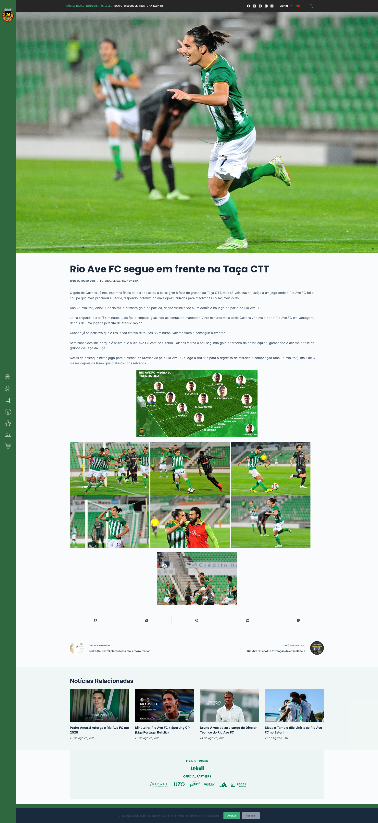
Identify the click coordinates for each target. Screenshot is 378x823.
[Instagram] (260, 6)
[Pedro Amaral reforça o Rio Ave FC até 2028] (99, 705)
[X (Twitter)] (254, 6)
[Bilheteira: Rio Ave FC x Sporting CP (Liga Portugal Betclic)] (164, 705)
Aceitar (231, 815)
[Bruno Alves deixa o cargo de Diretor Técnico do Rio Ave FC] (229, 705)
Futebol (105, 5)
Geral (116, 280)
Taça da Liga (130, 280)
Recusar (251, 815)
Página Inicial (75, 5)
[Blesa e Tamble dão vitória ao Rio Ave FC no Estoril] (294, 705)
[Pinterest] (197, 620)
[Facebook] (248, 6)
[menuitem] (298, 6)
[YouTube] (266, 6)
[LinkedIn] (272, 6)
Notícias (92, 5)
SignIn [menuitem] (284, 5)
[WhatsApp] (298, 620)
